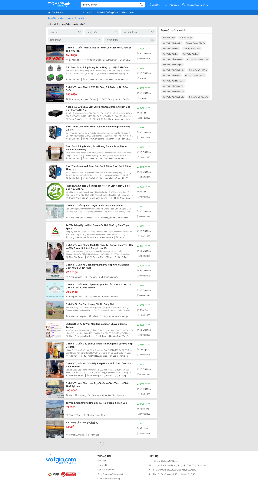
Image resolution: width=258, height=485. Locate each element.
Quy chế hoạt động (106, 469)
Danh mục (57, 12)
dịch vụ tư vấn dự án (171, 75)
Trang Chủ (52, 18)
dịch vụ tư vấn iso (170, 53)
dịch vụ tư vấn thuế (192, 48)
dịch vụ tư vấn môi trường (173, 80)
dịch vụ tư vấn (168, 37)
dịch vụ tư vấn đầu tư (171, 43)
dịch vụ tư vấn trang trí (198, 97)
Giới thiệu (101, 460)
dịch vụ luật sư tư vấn (195, 75)
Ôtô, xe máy (65, 18)
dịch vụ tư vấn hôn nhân (173, 91)
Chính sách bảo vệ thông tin (110, 478)
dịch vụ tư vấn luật (170, 48)
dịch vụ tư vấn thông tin (172, 86)
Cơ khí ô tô (79, 18)
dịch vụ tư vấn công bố (172, 59)
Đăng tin (156, 4)
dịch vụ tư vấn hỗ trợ (198, 70)
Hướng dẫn (102, 464)
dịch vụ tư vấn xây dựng (197, 59)
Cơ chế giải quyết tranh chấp (110, 473)
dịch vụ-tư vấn (186, 37)
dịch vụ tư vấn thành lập (173, 70)
